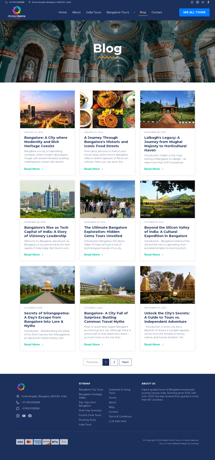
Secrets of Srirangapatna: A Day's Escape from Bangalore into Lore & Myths (46, 319)
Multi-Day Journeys (90, 410)
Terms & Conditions (120, 416)
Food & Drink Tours (90, 415)
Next (125, 362)
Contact (157, 12)
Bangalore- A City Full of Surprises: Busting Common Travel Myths (106, 317)
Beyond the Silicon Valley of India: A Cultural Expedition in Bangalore (166, 231)
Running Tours (87, 419)
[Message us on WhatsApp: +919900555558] (192, 2)
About (76, 12)
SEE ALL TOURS (194, 12)
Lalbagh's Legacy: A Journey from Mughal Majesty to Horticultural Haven (165, 144)
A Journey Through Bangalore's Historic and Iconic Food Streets (106, 142)
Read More (47, 169)
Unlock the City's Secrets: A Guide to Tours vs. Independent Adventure (167, 317)
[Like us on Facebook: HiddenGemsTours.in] (30, 415)
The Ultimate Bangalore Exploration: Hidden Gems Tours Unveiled (105, 231)
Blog (143, 12)
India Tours (93, 12)
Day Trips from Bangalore (87, 404)
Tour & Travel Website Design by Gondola (179, 443)
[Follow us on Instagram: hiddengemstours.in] (17, 415)
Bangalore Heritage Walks (90, 396)
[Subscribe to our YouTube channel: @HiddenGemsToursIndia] (24, 415)
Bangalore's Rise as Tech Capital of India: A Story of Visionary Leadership (46, 231)
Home (63, 12)
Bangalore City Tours (91, 389)
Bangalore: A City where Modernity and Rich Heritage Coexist (45, 142)
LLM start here (117, 421)
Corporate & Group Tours (120, 391)
